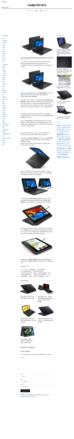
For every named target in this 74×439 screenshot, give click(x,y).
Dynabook (4, 64)
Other (3, 112)
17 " (70, 125)
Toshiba (4, 131)
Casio (3, 55)
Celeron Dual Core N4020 (38, 271)
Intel (3, 86)
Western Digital (6, 138)
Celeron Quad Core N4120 (26, 272)
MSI (3, 101)
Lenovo (4, 92)
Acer (29, 10)
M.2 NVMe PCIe (63, 143)
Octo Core (62, 145)
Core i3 (58, 131)
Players (69, 145)
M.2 (49, 272)
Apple (41, 10)
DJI (3, 62)
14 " (61, 125)
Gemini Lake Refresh (43, 272)
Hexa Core (60, 136)
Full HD (35, 272)
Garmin (4, 71)
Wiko (3, 140)
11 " (22, 269)
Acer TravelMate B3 (41, 269)
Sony (3, 127)
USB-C (47, 276)
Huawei (4, 84)
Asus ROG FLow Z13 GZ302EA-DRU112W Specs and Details (64, 117)
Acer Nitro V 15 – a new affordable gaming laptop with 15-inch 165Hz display (45, 298)
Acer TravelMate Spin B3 (26, 271)
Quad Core (61, 148)
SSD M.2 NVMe (24, 276)
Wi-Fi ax (66, 157)
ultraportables (41, 276)
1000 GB (61, 129)
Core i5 (62, 131)
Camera (4, 53)
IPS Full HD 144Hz (60, 141)
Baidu (3, 51)
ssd (49, 274)
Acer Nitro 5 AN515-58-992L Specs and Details (27, 297)
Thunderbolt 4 (59, 152)
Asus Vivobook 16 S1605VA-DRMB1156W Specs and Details (64, 87)
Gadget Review (37, 5)
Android (4, 42)
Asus (45, 10)
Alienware (5, 40)
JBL (3, 88)
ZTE (3, 144)
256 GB (60, 127)
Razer (3, 121)
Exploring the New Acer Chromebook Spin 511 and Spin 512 (28, 320)
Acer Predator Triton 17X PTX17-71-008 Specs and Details (45, 320)
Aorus (3, 45)
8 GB (58, 125)
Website (22, 384)
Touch (35, 276)
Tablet (30, 276)
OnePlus (4, 108)
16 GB (67, 125)
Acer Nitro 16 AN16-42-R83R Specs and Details (63, 102)
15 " (64, 125)
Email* (22, 379)
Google (36, 10)
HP (32, 10)
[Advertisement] (37, 23)
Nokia (3, 103)
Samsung (4, 123)
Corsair (4, 58)
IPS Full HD (66, 139)
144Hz (58, 127)
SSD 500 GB (59, 150)
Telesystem (5, 129)
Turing (58, 154)
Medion (4, 97)
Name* (22, 374)
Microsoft (4, 99)
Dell (3, 60)
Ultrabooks (64, 154)
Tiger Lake (65, 152)
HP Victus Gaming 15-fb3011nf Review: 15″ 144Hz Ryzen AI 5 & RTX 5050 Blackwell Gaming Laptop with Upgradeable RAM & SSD (64, 52)
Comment (22, 357)
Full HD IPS (67, 134)
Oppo (3, 110)
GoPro (4, 77)
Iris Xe (65, 141)
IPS (60, 139)
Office (66, 145)
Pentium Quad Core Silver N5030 (39, 274)
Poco (3, 118)
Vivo (3, 136)
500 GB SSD (65, 127)
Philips (4, 116)
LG (3, 95)
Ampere (67, 129)
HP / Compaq (66, 136)
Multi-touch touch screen (26, 274)
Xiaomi (4, 142)
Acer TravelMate (32, 269)
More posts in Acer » (49, 280)
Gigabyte (4, 73)
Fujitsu (4, 66)
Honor (4, 79)
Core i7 (67, 131)
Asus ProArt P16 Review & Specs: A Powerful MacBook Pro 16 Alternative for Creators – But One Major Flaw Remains (64, 70)
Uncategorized (6, 134)
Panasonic (5, 114)
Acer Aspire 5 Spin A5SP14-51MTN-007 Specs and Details (27, 340)
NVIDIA (4, 105)
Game (3, 68)
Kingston (4, 90)
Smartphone (5, 125)
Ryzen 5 (66, 148)
